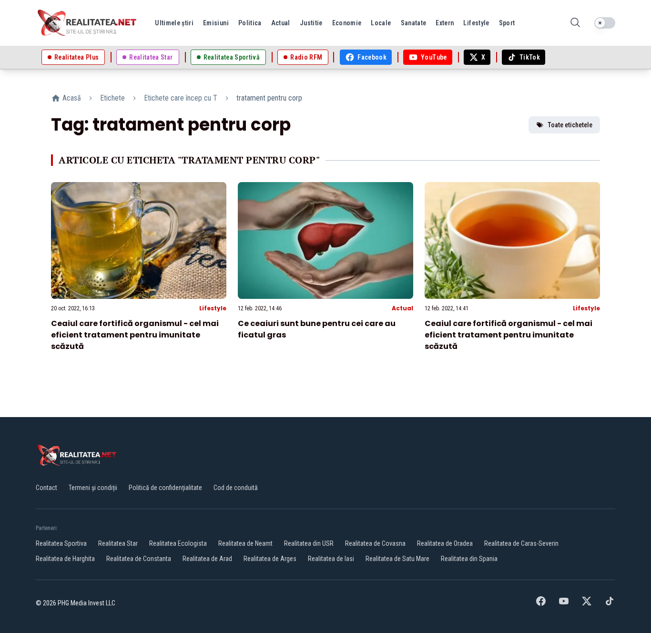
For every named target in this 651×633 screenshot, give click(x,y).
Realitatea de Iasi (331, 558)
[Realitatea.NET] (88, 23)
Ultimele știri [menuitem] (174, 23)
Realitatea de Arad (207, 558)
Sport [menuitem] (507, 23)
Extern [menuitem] (445, 23)
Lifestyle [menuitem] (476, 23)
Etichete (112, 97)
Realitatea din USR (309, 543)
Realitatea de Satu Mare (397, 558)
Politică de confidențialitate (165, 487)
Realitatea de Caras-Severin (521, 543)
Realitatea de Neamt (245, 543)
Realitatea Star (118, 543)
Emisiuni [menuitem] (216, 23)
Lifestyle (212, 308)
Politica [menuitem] (250, 23)
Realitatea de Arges (270, 558)
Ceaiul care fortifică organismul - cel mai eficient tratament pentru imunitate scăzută (135, 335)
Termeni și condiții (93, 487)
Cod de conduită (236, 487)
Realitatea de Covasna (375, 543)
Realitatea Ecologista (178, 543)
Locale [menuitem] (381, 23)
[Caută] (575, 23)
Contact (46, 487)
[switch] (604, 23)
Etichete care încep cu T (180, 97)
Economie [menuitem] (347, 23)
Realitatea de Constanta (138, 558)
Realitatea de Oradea (445, 543)
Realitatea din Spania (469, 558)
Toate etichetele (570, 125)
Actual (402, 308)
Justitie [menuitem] (311, 23)
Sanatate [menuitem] (414, 23)
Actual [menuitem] (280, 23)
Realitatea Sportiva (61, 543)
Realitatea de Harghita (65, 558)
